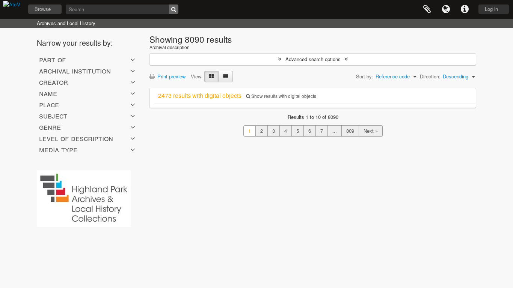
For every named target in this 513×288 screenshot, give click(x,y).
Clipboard (427, 9)
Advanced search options (313, 59)
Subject (53, 115)
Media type (58, 149)
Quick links (464, 9)
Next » (371, 130)
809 (350, 130)
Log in (491, 8)
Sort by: (364, 76)
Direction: (430, 76)
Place (49, 104)
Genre (50, 127)
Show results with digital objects (283, 96)
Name (48, 93)
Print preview (171, 76)
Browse (43, 8)
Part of (52, 59)
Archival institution (75, 70)
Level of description (76, 138)
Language (445, 9)
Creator (53, 81)
